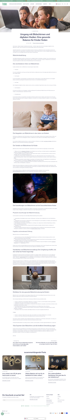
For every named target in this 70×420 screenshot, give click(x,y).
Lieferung (47, 398)
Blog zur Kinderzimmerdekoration (38, 43)
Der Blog (59, 396)
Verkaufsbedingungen (49, 402)
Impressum (48, 404)
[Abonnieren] (23, 400)
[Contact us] (2, 413)
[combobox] (29, 418)
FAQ (58, 398)
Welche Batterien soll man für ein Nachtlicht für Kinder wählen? (34, 374)
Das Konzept (60, 401)
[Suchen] (63, 4)
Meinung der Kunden (61, 400)
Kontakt (47, 396)
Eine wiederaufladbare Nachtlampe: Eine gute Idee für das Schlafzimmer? (57, 375)
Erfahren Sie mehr (6, 380)
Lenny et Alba (7, 413)
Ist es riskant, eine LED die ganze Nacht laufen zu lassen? (11, 374)
